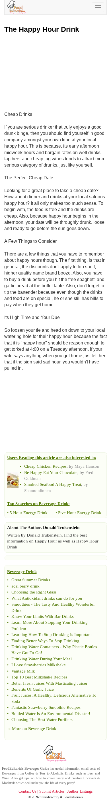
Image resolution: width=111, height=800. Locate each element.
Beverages (9, 773)
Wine (5, 778)
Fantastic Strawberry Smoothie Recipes (46, 707)
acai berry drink (25, 586)
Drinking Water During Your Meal (41, 659)
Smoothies (20, 604)
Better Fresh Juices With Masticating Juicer (49, 683)
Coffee (29, 773)
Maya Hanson (87, 466)
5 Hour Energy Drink (29, 512)
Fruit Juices (21, 695)
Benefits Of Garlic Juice (32, 689)
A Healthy (42, 695)
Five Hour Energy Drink (79, 512)
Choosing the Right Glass (34, 592)
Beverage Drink (42, 728)
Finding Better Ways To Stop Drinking (45, 641)
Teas (43, 773)
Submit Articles (51, 791)
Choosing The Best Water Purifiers (42, 719)
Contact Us (27, 791)
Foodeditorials (73, 797)
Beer (90, 773)
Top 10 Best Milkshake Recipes (39, 677)
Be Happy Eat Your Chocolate (50, 472)
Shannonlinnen (37, 490)
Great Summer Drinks (30, 580)
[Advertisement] (55, 70)
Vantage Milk (23, 671)
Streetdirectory (49, 797)
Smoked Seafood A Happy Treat (52, 484)
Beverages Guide (36, 769)
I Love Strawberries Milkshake (38, 665)
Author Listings (79, 791)
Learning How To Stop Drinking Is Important (51, 634)
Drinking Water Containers (35, 646)
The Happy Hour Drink (41, 29)
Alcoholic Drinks (62, 773)
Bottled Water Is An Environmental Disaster (50, 713)
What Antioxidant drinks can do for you (46, 598)
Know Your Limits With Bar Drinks (42, 616)
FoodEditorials (13, 769)
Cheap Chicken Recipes (45, 466)
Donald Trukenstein (61, 527)
